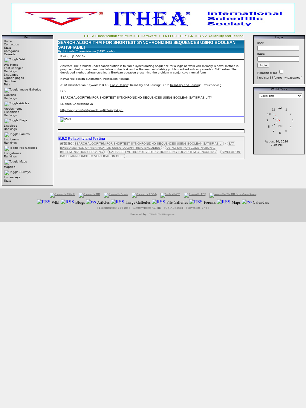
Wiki (22, 59)
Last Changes (13, 68)
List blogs (10, 125)
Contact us (11, 44)
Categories (11, 51)
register (264, 77)
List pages (11, 74)
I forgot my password (286, 77)
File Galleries (28, 147)
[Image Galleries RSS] (117, 202)
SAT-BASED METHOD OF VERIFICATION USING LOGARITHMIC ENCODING (147, 145)
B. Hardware (147, 36)
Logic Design (119, 85)
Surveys (24, 172)
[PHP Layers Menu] (233, 195)
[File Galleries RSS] (158, 202)
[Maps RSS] (223, 202)
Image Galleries (30, 89)
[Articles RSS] (91, 202)
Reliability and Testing (185, 85)
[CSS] (170, 195)
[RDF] (195, 195)
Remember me (267, 72)
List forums (11, 139)
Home (8, 41)
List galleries (12, 153)
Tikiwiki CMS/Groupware (162, 214)
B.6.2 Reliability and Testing (221, 36)
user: (260, 43)
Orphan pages (14, 77)
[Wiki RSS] (44, 202)
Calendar (10, 54)
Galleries (10, 94)
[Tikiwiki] (62, 195)
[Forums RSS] (196, 202)
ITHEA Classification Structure (108, 36)
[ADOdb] (144, 195)
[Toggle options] (11, 59)
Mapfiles (9, 166)
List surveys (12, 177)
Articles (24, 103)
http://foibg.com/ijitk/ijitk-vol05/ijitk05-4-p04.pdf (91, 110)
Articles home (13, 108)
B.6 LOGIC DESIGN (178, 36)
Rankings (10, 71)
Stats (7, 47)
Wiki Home (11, 64)
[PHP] (89, 195)
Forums (24, 134)
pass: (261, 53)
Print (7, 84)
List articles (11, 111)
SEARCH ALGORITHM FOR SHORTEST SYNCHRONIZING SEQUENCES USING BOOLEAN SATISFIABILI (148, 143)
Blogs (23, 120)
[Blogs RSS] (67, 202)
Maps (23, 161)
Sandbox (10, 81)
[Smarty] (115, 195)
